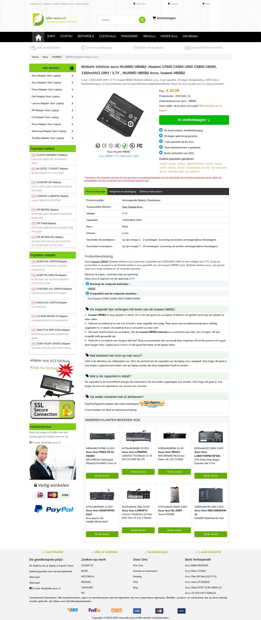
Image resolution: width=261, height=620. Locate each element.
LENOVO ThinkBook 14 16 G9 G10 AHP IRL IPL (137, 457)
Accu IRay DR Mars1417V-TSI (201, 576)
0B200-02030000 (195, 164)
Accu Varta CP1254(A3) (197, 582)
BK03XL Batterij (47, 209)
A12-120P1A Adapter (52, 302)
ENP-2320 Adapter (53, 329)
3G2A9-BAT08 (193, 168)
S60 (213, 168)
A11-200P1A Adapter (54, 288)
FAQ (208, 4)
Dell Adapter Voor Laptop (46, 96)
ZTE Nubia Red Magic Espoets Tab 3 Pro (206, 461)
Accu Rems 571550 (195, 571)
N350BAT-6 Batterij (52, 154)
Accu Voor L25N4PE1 (134, 452)
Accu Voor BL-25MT (170, 510)
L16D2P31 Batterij (52, 196)
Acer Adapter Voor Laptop (46, 75)
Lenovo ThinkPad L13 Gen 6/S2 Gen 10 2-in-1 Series (137, 516)
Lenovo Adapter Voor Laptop (48, 103)
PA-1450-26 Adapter (52, 275)
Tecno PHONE (166, 514)
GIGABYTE (87, 565)
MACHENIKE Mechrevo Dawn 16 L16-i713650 (171, 457)
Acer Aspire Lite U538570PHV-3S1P (97, 520)
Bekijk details (102, 475)
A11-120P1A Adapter (52, 261)
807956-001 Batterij (50, 237)
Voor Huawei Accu (132, 206)
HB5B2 (92, 288)
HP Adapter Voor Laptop (45, 110)
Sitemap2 (34, 582)
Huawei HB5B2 (99, 261)
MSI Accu (149, 36)
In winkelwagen (192, 120)
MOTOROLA (86, 36)
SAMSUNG (87, 587)
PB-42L (218, 164)
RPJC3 (181, 168)
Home (35, 56)
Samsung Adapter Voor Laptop (49, 131)
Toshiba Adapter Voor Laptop (48, 138)
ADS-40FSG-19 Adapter (52, 316)
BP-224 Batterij (49, 182)
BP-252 (163, 172)
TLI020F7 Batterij (52, 168)
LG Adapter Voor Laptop (45, 117)
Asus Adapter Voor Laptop (46, 82)
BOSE (84, 571)
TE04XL (172, 168)
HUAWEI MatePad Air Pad (209, 518)
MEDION (86, 582)
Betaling (137, 576)
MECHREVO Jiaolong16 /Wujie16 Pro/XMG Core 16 (101, 461)
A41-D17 (205, 168)
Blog (135, 587)
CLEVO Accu (107, 36)
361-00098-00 (192, 172)
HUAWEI (57, 56)
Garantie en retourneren (145, 571)
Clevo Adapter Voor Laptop (47, 89)
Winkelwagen (166, 18)
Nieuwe (174, 4)
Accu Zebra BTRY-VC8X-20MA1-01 (203, 587)
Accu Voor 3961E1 (169, 452)
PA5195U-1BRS (176, 172)
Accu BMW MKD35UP (196, 565)
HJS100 (209, 164)
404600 (163, 164)
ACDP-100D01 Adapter (53, 343)
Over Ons (140, 4)
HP (83, 593)
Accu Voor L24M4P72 (135, 510)
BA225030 (222, 168)
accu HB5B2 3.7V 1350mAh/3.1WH (119, 156)
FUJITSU (66, 36)
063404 (172, 164)
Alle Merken (190, 36)
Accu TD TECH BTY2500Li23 (200, 593)
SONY (51, 36)
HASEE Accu (169, 36)
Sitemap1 (34, 577)
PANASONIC (129, 36)
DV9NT (163, 168)
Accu (45, 56)
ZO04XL (182, 164)
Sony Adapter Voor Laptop (46, 124)
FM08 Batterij (46, 223)
